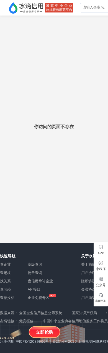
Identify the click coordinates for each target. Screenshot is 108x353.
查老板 (5, 272)
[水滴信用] (26, 8)
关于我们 (88, 264)
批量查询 (35, 272)
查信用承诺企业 (40, 281)
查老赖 (5, 289)
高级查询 (35, 264)
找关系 (5, 281)
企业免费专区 (38, 297)
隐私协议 (88, 281)
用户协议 (88, 272)
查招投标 (7, 297)
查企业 (5, 264)
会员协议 (88, 289)
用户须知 (88, 297)
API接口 (34, 289)
